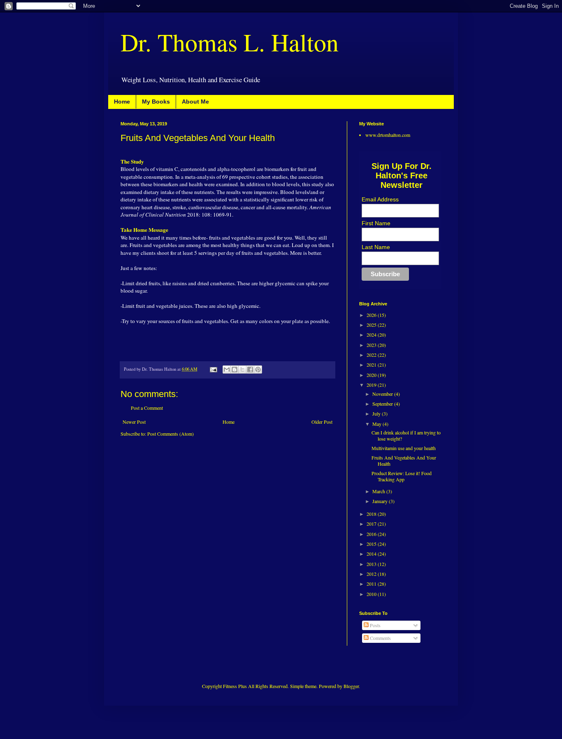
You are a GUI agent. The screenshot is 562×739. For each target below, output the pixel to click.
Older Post (321, 421)
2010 (372, 594)
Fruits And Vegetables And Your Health (404, 460)
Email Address (380, 199)
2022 (372, 354)
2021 (372, 364)
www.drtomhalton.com (387, 135)
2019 (372, 384)
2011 (372, 583)
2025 (372, 324)
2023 (372, 345)
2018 (372, 513)
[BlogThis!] (234, 369)
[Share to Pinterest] (258, 369)
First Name (376, 223)
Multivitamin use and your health (404, 448)
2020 (372, 375)
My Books (156, 101)
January (380, 501)
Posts (375, 625)
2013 (372, 564)
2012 (372, 573)
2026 (372, 315)
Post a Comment (147, 407)
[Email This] (227, 369)
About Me (195, 101)
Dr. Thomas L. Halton (230, 41)
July (377, 413)
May (377, 423)
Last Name (376, 247)
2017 (372, 523)
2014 (372, 553)
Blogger (351, 686)
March (379, 491)
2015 (372, 543)
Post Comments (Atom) (170, 433)
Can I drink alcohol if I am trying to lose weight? (406, 435)
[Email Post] (213, 369)
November (383, 393)
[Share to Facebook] (250, 369)
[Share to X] (242, 369)
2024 (372, 334)
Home (122, 101)
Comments (380, 638)
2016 (372, 534)
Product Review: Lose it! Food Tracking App (402, 476)
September (383, 403)
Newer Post (134, 421)
